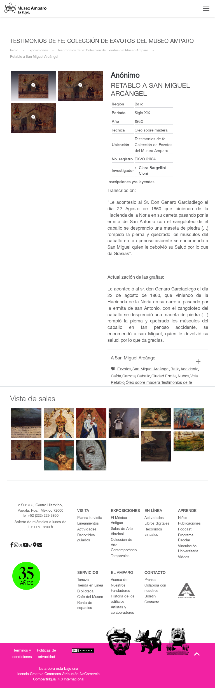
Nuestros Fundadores (120, 588)
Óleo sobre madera (143, 383)
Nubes (183, 376)
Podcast (184, 530)
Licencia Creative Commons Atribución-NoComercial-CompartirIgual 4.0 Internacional (58, 677)
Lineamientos (88, 524)
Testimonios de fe (176, 383)
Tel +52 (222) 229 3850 (40, 516)
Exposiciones (38, 50)
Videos (183, 557)
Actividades (87, 530)
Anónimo (125, 76)
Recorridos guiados (86, 538)
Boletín (150, 597)
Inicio (14, 50)
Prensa (150, 580)
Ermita (171, 376)
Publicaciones (189, 524)
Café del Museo (90, 597)
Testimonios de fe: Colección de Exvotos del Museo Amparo (102, 50)
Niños (182, 518)
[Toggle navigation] (204, 8)
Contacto (151, 602)
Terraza (83, 580)
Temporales (120, 556)
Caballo (143, 376)
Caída (116, 376)
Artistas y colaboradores (122, 610)
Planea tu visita (89, 518)
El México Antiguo (119, 520)
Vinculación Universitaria (188, 549)
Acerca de (119, 580)
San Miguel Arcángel (150, 369)
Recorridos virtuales (153, 532)
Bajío (174, 369)
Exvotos (124, 369)
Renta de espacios (84, 605)
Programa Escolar (185, 538)
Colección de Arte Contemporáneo (124, 545)
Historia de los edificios (122, 599)
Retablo (118, 383)
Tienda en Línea (90, 586)
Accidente (189, 369)
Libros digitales (156, 524)
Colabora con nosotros (155, 588)
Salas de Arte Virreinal (122, 531)
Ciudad (157, 376)
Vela (194, 376)
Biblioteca (85, 592)
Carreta (129, 376)
